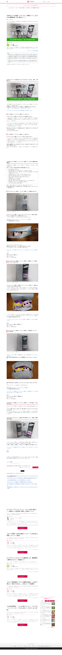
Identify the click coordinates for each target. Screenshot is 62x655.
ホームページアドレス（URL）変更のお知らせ (31, 5)
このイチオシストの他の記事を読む (32, 50)
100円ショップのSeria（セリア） (11, 47)
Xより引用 (13, 120)
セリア (8, 452)
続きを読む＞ (22, 552)
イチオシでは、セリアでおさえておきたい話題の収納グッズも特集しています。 (20, 110)
